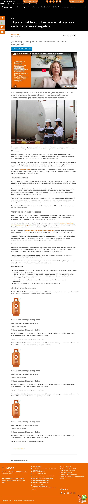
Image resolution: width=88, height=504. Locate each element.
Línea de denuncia (10, 1)
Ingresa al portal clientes (76, 1)
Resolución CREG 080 (66, 467)
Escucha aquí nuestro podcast (69, 7)
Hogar (24, 7)
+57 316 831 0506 (42, 473)
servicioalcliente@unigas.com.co (41, 480)
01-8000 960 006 (49, 476)
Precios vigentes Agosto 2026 (68, 468)
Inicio (18, 7)
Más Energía (56, 7)
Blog (12, 18)
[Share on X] (71, 35)
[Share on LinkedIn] (74, 35)
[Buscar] (81, 6)
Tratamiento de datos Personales (68, 474)
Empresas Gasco (15, 34)
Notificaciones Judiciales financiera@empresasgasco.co (40, 485)
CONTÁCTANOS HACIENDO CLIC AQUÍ (22, 48)
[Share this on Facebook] (67, 35)
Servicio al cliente (45, 7)
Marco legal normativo (66, 472)
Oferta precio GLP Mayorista (67, 470)
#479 (51, 478)
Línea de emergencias (31, 1)
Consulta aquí (20, 3)
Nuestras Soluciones (33, 7)
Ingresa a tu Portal (6, 478)
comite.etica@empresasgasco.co (41, 482)
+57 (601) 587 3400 (39, 471)
